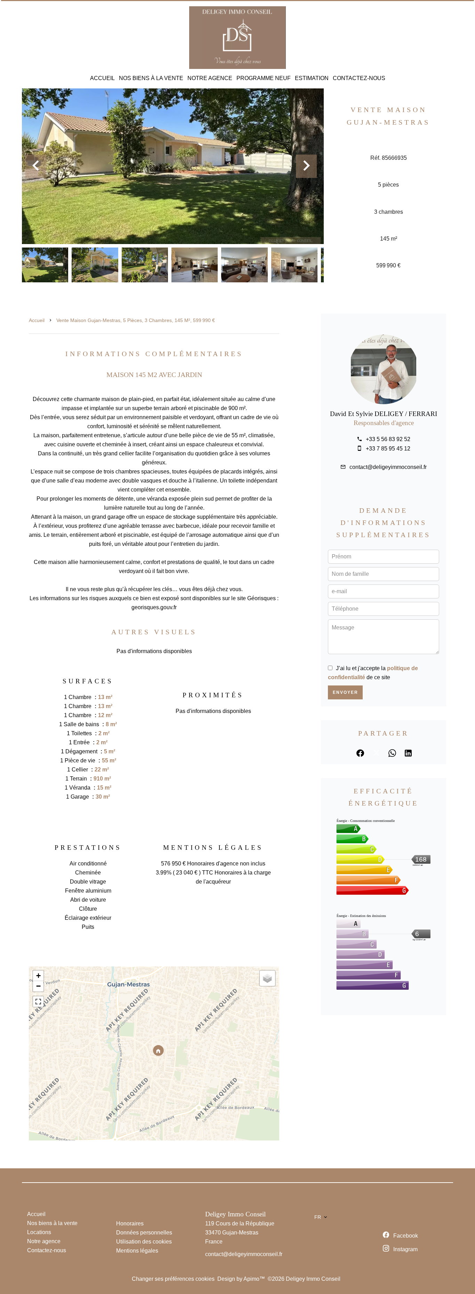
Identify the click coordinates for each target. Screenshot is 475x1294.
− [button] (38, 986)
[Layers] (267, 978)
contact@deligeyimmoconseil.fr (388, 467)
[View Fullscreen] (38, 1001)
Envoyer (345, 692)
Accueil (37, 320)
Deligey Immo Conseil (235, 1214)
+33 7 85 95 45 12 (388, 449)
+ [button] (38, 975)
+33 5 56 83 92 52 (388, 439)
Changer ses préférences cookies (173, 1279)
